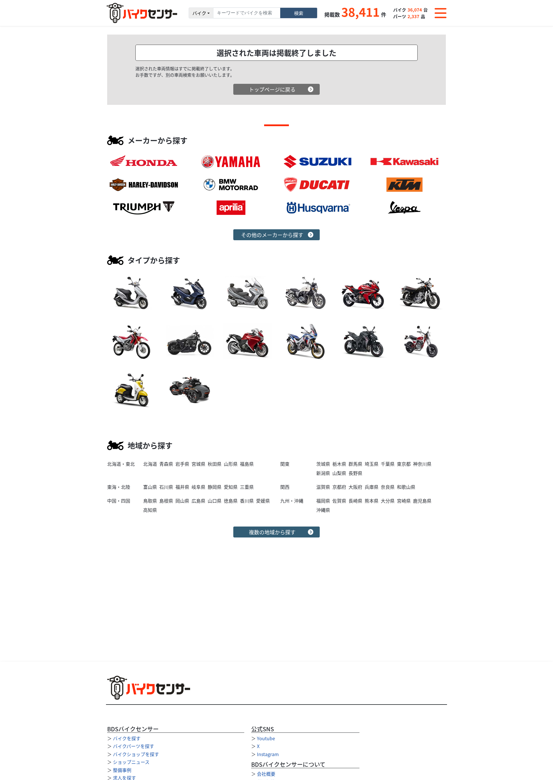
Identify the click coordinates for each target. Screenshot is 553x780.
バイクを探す (127, 738)
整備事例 (122, 769)
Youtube (266, 738)
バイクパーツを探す (133, 746)
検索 (298, 13)
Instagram (268, 754)
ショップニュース (131, 761)
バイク (199, 13)
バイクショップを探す (136, 754)
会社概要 (266, 773)
